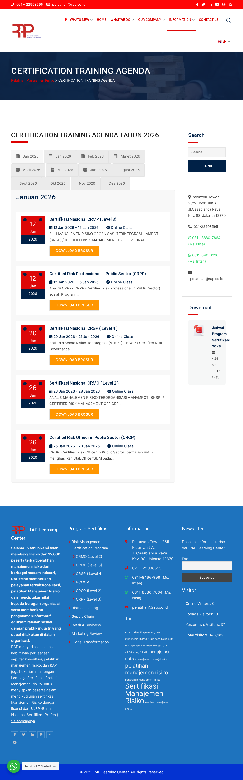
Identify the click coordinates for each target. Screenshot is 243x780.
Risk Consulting (85, 608)
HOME (101, 20)
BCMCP (82, 582)
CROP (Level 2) (88, 590)
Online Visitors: (199, 603)
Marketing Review (87, 633)
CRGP (128, 652)
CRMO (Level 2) (89, 556)
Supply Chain (83, 616)
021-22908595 (206, 226)
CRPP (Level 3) (88, 599)
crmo (136, 652)
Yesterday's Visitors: (203, 624)
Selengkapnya (23, 721)
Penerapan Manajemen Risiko (142, 679)
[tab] (27, 156)
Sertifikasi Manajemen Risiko (144, 693)
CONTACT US (209, 20)
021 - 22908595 (29, 4)
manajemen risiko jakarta (152, 659)
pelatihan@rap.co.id (68, 4)
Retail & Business (86, 625)
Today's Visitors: (200, 614)
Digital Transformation (90, 642)
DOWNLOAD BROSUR (74, 250)
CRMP (143, 652)
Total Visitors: (198, 635)
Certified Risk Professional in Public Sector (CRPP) (97, 273)
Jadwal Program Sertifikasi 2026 (216, 337)
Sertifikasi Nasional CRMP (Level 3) (82, 219)
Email (186, 559)
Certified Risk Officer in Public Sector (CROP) (92, 437)
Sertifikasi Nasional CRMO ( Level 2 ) (84, 382)
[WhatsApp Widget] (13, 766)
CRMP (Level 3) (89, 565)
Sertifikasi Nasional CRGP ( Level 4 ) (83, 328)
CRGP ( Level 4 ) (89, 573)
